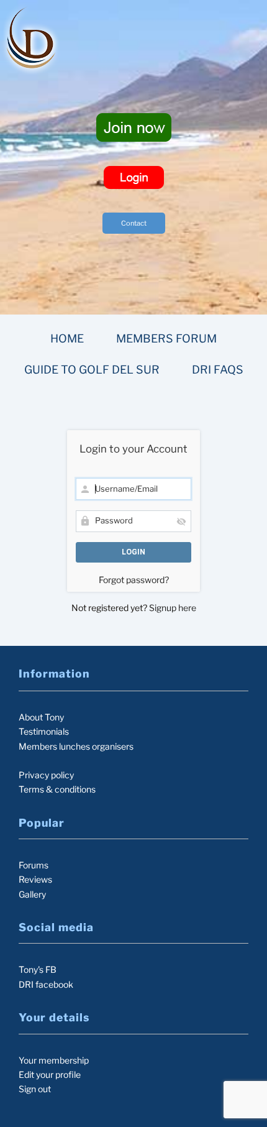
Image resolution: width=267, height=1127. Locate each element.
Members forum (166, 338)
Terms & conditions (57, 789)
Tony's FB (38, 969)
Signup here (172, 607)
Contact (134, 223)
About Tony (41, 717)
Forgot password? (134, 579)
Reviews (35, 879)
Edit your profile (50, 1074)
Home (67, 338)
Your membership (54, 1060)
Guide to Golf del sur (92, 369)
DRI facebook (46, 984)
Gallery (32, 894)
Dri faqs (217, 369)
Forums (33, 865)
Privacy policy (46, 775)
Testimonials (44, 731)
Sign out (35, 1088)
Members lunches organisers (76, 746)
